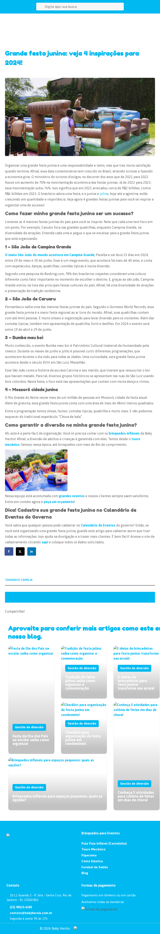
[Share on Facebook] (9, 551)
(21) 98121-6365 (20, 907)
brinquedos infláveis (124, 433)
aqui (45, 542)
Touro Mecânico (93, 849)
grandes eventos (72, 496)
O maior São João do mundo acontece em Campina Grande (49, 255)
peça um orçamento (59, 502)
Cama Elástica (92, 861)
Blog (84, 873)
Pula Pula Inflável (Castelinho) (104, 843)
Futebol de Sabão (94, 867)
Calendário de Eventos (98, 525)
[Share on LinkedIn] (32, 551)
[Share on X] (20, 551)
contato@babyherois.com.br (30, 913)
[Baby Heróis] (21, 16)
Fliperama (89, 855)
